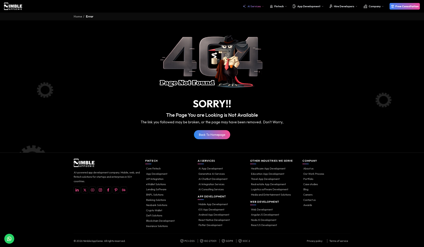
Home (78, 16)
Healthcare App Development (268, 168)
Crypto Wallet (154, 210)
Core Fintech (153, 168)
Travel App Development (265, 179)
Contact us (309, 200)
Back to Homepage (212, 135)
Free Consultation (407, 6)
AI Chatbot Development (212, 179)
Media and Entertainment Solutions (271, 194)
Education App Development (267, 173)
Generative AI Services (211, 173)
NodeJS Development (263, 220)
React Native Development (214, 220)
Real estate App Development (268, 184)
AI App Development (210, 168)
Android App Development (213, 214)
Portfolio (308, 179)
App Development (308, 6)
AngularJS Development (265, 214)
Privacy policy (314, 241)
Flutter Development (210, 225)
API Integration (154, 179)
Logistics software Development (269, 189)
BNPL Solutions (154, 194)
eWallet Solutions (156, 184)
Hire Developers (344, 6)
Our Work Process (313, 173)
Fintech (279, 6)
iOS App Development (211, 209)
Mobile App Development (213, 204)
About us (308, 168)
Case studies (310, 184)
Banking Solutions (156, 200)
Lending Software (156, 189)
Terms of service (338, 241)
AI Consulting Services (211, 189)
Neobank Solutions (156, 205)
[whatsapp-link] (9, 239)
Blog (305, 189)
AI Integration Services (211, 184)
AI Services (254, 6)
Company (375, 6)
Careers (308, 194)
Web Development (262, 209)
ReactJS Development (264, 225)
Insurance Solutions (157, 226)
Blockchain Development (160, 220)
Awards (307, 205)
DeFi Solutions (154, 215)
